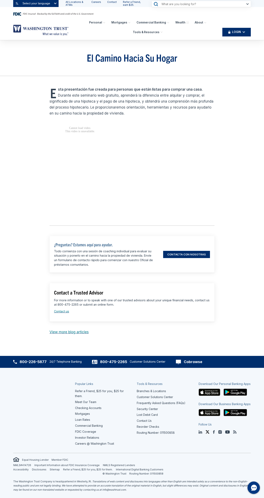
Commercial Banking (151, 22)
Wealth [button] (180, 22)
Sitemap (55, 469)
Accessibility (21, 469)
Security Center (147, 409)
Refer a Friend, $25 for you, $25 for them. (88, 469)
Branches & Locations (151, 391)
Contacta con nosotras (186, 254)
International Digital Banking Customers (139, 469)
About (199, 22)
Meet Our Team (85, 402)
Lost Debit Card (147, 414)
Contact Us (144, 420)
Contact (112, 2)
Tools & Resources (146, 32)
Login (236, 32)
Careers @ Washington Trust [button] (94, 443)
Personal (95, 22)
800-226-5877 (33, 362)
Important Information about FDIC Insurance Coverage (67, 465)
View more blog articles (69, 332)
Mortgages (119, 22)
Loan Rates (82, 419)
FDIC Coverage (85, 431)
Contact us (61, 311)
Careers (96, 2)
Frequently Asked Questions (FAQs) (161, 403)
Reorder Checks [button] (148, 426)
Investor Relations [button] (87, 437)
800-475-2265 (113, 362)
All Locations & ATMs (74, 3)
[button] (209, 392)
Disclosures (39, 469)
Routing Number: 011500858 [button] (156, 432)
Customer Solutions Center (155, 397)
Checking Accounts (88, 408)
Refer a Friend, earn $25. (132, 3)
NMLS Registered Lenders (119, 465)
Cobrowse (193, 362)
